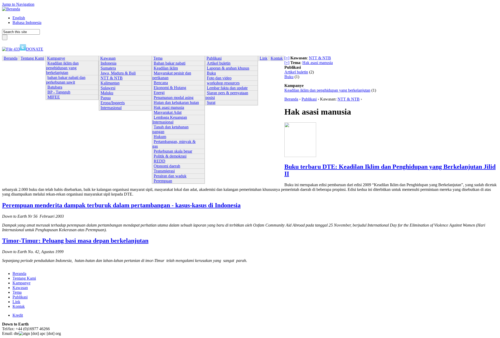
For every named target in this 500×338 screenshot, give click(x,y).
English (18, 18)
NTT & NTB (320, 58)
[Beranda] (11, 9)
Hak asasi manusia (317, 62)
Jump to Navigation (18, 4)
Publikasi (309, 99)
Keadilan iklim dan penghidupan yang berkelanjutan (327, 90)
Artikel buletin (296, 72)
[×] (286, 58)
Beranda (291, 99)
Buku (288, 76)
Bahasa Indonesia (26, 22)
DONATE (34, 49)
